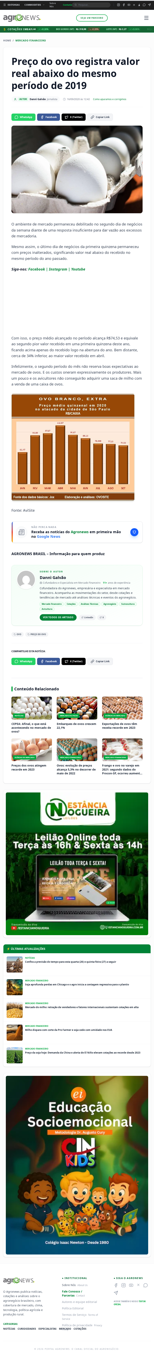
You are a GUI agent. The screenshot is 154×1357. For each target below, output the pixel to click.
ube (82, 269)
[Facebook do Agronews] (123, 4)
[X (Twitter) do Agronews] (134, 5)
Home (7, 40)
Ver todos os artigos (58, 617)
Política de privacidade (77, 1325)
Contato (67, 4)
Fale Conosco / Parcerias (72, 1293)
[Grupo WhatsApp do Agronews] (144, 4)
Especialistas (47, 1328)
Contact (80, 1295)
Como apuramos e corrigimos (109, 99)
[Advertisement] (77, 304)
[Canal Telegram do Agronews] (149, 4)
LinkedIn (88, 617)
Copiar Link (102, 117)
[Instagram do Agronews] (118, 4)
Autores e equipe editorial (79, 1302)
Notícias (9, 1328)
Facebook (51, 117)
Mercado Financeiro (30, 40)
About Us (82, 1285)
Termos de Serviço (74, 1315)
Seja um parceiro (92, 17)
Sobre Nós (53, 5)
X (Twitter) (76, 117)
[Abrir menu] (146, 17)
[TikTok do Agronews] (139, 5)
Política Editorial (73, 1308)
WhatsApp (26, 117)
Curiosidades (27, 1328)
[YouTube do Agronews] (129, 4)
